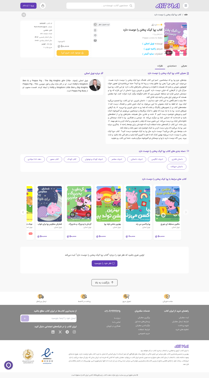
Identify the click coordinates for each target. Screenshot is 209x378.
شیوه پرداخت (183, 325)
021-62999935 (112, 311)
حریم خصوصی (144, 333)
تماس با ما (116, 322)
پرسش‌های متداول (142, 321)
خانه (186, 15)
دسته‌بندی (172, 66)
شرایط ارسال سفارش (180, 321)
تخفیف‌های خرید (182, 329)
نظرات (160, 66)
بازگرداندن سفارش (143, 325)
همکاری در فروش (113, 326)
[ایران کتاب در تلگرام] (67, 332)
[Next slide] (23, 212)
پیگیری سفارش (144, 317)
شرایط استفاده (144, 329)
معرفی (184, 66)
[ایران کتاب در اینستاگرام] (74, 332)
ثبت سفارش (184, 317)
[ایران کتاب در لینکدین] (53, 332)
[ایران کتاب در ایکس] (60, 332)
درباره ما (117, 318)
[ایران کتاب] (167, 5)
